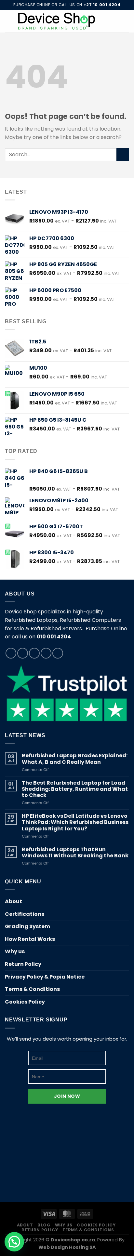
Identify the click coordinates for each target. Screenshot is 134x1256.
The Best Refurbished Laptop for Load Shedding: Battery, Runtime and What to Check (75, 789)
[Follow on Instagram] (22, 653)
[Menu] (9, 21)
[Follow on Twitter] (34, 653)
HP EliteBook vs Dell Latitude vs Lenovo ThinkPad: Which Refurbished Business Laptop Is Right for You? (75, 822)
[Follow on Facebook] (11, 653)
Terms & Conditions (32, 989)
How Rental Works (30, 939)
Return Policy (23, 964)
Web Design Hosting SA (67, 1247)
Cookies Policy (25, 1002)
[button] (14, 1241)
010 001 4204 (54, 636)
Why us (15, 951)
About (13, 901)
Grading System (27, 926)
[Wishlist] (103, 21)
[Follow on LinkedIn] (57, 653)
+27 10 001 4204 (102, 4)
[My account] (115, 21)
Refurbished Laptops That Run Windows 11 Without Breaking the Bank (75, 852)
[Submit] (122, 154)
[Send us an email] (46, 653)
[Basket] (126, 21)
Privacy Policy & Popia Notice (45, 976)
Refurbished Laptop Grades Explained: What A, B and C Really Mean (74, 758)
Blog (43, 1225)
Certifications (24, 914)
